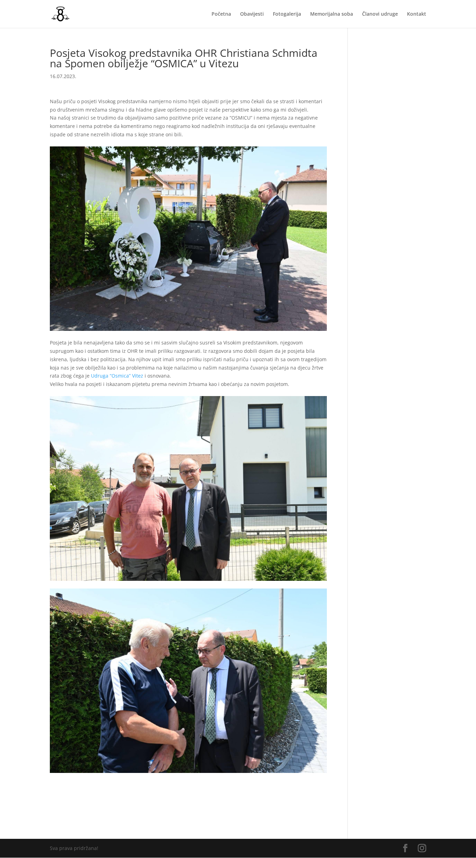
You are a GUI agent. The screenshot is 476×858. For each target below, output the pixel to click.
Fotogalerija (287, 14)
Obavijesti (252, 14)
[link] (117, 375)
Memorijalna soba (331, 14)
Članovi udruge (380, 14)
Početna (221, 14)
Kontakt (416, 14)
